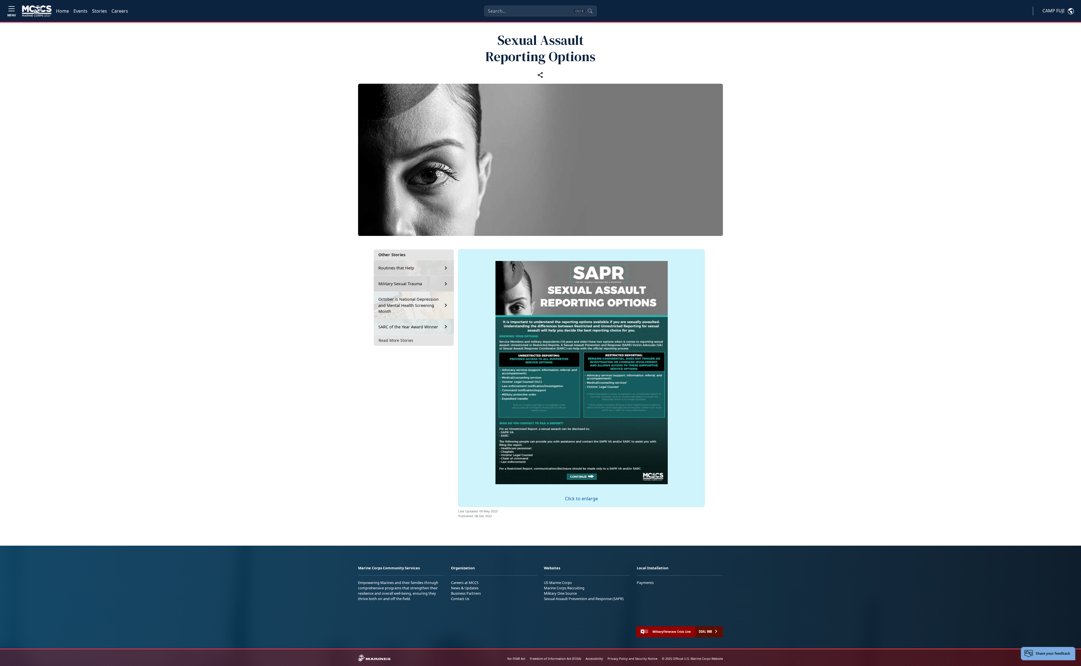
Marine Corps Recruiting (564, 587)
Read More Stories (396, 340)
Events (80, 11)
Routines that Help (396, 268)
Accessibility (594, 658)
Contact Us (460, 598)
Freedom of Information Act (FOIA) (555, 658)
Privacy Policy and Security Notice (632, 658)
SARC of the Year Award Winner (408, 326)
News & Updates (465, 587)
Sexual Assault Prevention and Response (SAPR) (584, 598)
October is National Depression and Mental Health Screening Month (408, 305)
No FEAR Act (516, 658)
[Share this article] (540, 74)
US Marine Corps (558, 582)
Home (62, 11)
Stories (99, 11)
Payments (645, 582)
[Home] (37, 11)
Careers (119, 11)
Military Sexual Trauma (400, 283)
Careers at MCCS (465, 582)
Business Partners (466, 593)
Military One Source (560, 593)
